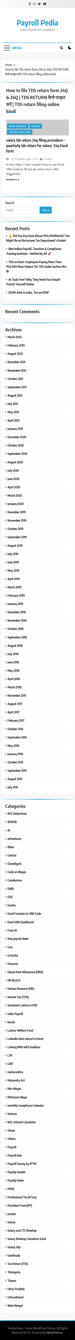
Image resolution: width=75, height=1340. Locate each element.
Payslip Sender (16, 1172)
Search (9, 202)
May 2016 (13, 746)
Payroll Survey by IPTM (22, 1164)
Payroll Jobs (15, 1155)
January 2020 (16, 504)
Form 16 (12, 930)
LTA (10, 1055)
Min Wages (14, 1089)
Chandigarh (15, 864)
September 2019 (17, 537)
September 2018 (17, 637)
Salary (35, 126)
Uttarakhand (15, 1297)
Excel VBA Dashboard (21, 922)
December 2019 (17, 512)
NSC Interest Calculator (22, 1122)
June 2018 (13, 662)
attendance (14, 839)
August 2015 (15, 779)
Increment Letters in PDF (23, 1005)
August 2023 (15, 354)
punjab (12, 1214)
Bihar (11, 847)
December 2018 (17, 612)
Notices (12, 1114)
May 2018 (13, 670)
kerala (11, 1022)
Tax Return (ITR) (20, 132)
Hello (45, 210)
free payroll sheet (18, 939)
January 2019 (15, 604)
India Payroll (18, 126)
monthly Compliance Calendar (26, 1105)
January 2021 (15, 429)
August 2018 (15, 645)
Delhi (11, 888)
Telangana (14, 1272)
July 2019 (13, 554)
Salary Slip (14, 1247)
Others (12, 1139)
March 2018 (15, 687)
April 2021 (13, 420)
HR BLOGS (14, 980)
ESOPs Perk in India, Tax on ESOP (28, 292)
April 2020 (14, 487)
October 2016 (15, 729)
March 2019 (15, 587)
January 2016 (15, 754)
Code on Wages (17, 872)
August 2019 (15, 545)
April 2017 (13, 712)
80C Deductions (17, 813)
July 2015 (13, 787)
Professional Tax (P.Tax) (22, 1197)
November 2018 (17, 620)
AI (9, 830)
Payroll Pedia (37, 22)
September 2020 (17, 454)
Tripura (12, 1280)
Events (12, 905)
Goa (10, 947)
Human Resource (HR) (21, 989)
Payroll (12, 1147)
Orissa (11, 1130)
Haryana (13, 964)
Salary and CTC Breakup (22, 1230)
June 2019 (13, 562)
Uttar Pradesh (16, 1289)
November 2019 (17, 520)
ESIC (10, 897)
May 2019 (13, 570)
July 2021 (13, 404)
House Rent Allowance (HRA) (25, 972)
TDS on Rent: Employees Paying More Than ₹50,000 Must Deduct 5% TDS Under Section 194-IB (36, 266)
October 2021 (15, 379)
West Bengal (15, 1305)
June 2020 (13, 479)
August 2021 (15, 395)
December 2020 (17, 437)
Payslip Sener (16, 1180)
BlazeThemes (55, 1332)
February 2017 (16, 720)
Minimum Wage (17, 1097)
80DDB (12, 822)
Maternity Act (16, 1080)
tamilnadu (14, 1255)
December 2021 (16, 362)
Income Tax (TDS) (18, 997)
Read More (11, 179)
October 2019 (15, 529)
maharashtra (15, 1072)
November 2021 (17, 370)
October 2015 (15, 762)
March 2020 (15, 495)
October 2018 (15, 629)
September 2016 (17, 737)
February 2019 (16, 595)
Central (12, 855)
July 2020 (13, 470)
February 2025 (16, 345)
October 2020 (16, 445)
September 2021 (17, 387)
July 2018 (13, 654)
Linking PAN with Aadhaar (24, 1047)
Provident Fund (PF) (20, 1205)
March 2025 (15, 337)
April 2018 (14, 679)
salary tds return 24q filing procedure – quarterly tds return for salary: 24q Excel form (37, 145)
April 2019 (14, 579)
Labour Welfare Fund (20, 1030)
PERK (11, 1189)
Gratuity (13, 955)
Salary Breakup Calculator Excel (27, 1239)
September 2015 (17, 770)
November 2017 (17, 695)
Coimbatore (15, 880)
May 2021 (13, 412)
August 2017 (15, 704)
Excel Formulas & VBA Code (24, 913)
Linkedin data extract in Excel (25, 1039)
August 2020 (15, 462)
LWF (10, 1064)
